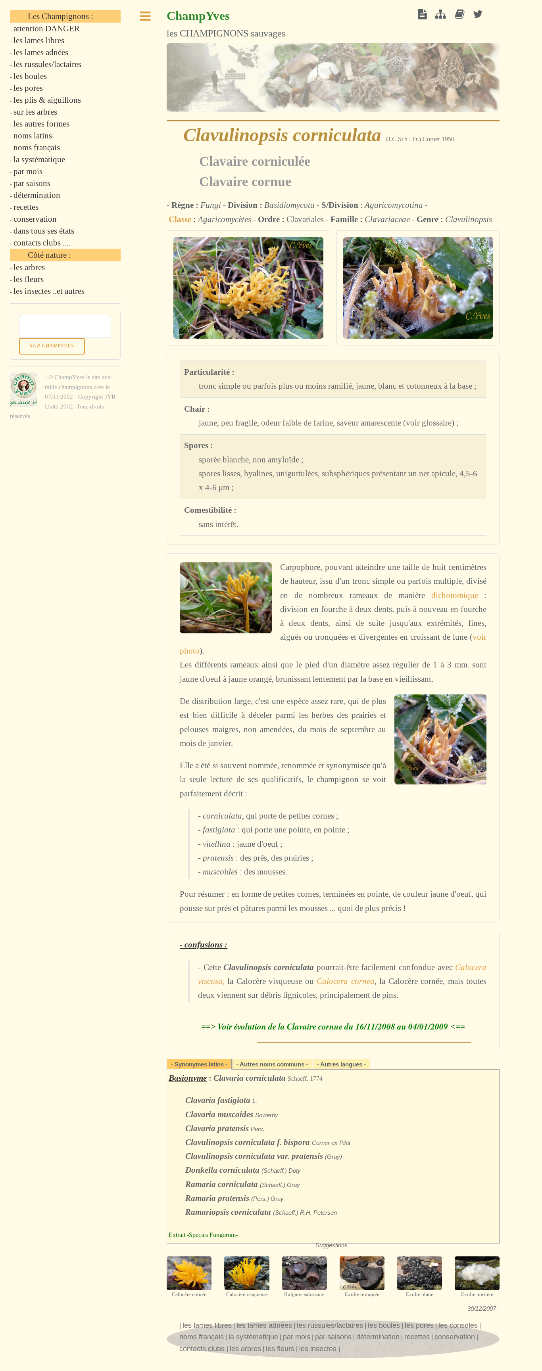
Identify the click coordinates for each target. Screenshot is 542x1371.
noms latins (32, 135)
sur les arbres (35, 112)
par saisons (333, 1337)
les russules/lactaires (330, 1325)
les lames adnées (264, 1325)
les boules (384, 1325)
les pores (419, 1325)
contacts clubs (203, 1349)
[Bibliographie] (460, 15)
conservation (454, 1337)
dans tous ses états (43, 231)
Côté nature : (49, 255)
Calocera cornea (346, 981)
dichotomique (454, 595)
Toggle (145, 18)
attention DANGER (46, 28)
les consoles (458, 1325)
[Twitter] (478, 15)
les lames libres (207, 1325)
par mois (296, 1337)
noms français (201, 1337)
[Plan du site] (440, 15)
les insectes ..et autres (49, 291)
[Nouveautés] (422, 15)
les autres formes (41, 123)
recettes (417, 1337)
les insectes (318, 1349)
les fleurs (280, 1349)
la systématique (253, 1337)
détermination (378, 1337)
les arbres (245, 1349)
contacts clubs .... (42, 242)
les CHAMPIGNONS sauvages (226, 23)
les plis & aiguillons (47, 100)
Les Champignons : (60, 16)
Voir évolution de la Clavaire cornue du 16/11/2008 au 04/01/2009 (334, 1026)
